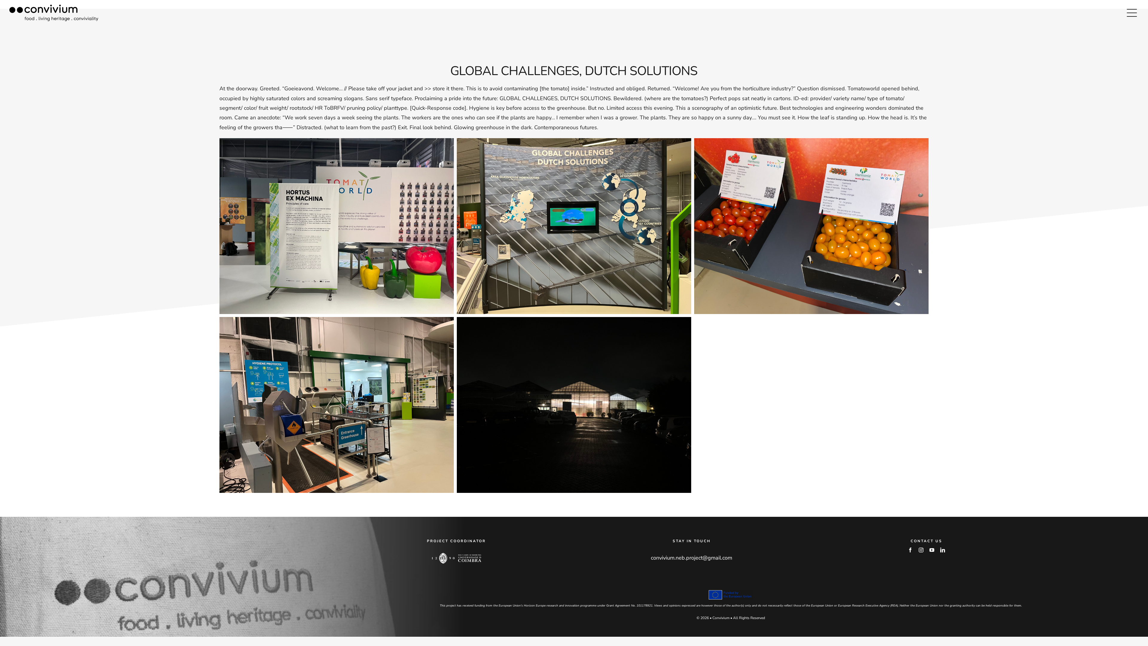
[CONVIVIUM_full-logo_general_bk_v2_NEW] (54, 7)
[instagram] (921, 550)
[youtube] (931, 550)
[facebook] (910, 550)
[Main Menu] (1132, 13)
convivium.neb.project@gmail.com (691, 557)
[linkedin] (942, 550)
